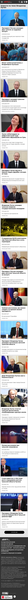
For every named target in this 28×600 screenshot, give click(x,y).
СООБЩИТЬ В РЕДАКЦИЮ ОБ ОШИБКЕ (11, 553)
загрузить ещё (14, 532)
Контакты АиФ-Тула (19, 548)
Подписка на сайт (6, 548)
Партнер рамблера (13, 593)
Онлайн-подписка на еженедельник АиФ (13, 546)
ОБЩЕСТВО (5, 40)
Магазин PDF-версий (7, 544)
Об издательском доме (8, 542)
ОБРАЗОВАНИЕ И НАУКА (8, 111)
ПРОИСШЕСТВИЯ (6, 248)
